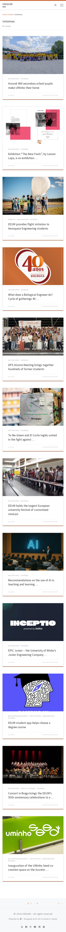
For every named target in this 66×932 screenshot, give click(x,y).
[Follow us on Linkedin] (39, 927)
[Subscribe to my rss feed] (22, 927)
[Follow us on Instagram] (30, 927)
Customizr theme (49, 919)
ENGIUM (27, 913)
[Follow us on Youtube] (35, 927)
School (10, 14)
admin (12, 95)
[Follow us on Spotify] (44, 927)
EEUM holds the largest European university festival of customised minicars (29, 510)
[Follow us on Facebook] (26, 927)
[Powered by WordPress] (21, 919)
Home (5, 14)
